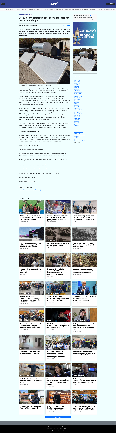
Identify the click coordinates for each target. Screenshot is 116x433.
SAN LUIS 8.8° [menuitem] (10, 9)
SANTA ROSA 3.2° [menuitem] (65, 9)
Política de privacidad (63, 430)
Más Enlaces (77, 142)
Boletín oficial (67, 428)
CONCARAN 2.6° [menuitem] (78, 9)
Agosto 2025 (77, 108)
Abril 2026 (76, 119)
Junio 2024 (76, 87)
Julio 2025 (76, 106)
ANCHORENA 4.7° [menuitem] (52, 9)
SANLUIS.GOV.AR (110, 3)
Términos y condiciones (53, 430)
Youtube (79, 423)
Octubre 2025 (77, 111)
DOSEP (76, 139)
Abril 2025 (76, 102)
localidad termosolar (29, 190)
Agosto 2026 (77, 125)
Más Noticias (58, 417)
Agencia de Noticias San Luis (41, 423)
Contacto (61, 423)
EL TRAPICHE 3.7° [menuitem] (109, 9)
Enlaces (51, 423)
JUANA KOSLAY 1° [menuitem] (37, 9)
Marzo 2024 (77, 83)
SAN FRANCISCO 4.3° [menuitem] (85, 9)
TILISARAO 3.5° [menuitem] (71, 9)
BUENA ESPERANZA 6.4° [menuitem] (100, 9)
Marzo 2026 (77, 118)
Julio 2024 (76, 89)
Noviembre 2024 (78, 95)
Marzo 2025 (77, 100)
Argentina (56, 423)
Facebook (66, 423)
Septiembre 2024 (78, 92)
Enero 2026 (77, 115)
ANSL (55, 4)
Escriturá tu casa (78, 136)
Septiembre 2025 (78, 109)
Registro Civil (77, 133)
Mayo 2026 (76, 121)
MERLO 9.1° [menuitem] (24, 9)
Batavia (21, 190)
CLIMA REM (4, 9)
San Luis (38, 190)
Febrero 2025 (77, 99)
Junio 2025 (76, 105)
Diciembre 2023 (78, 79)
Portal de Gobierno (78, 132)
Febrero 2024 (77, 81)
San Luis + (76, 138)
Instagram (72, 423)
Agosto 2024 (77, 90)
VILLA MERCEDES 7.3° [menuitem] (17, 9)
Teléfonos (54, 428)
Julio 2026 (76, 124)
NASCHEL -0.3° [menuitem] (93, 9)
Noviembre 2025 (78, 112)
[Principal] (3, 4)
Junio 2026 (76, 122)
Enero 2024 (77, 80)
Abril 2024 (76, 84)
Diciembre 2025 (78, 113)
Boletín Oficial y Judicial (79, 135)
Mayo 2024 (76, 86)
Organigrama (49, 428)
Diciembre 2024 (78, 96)
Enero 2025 (77, 97)
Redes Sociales (60, 428)
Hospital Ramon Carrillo (79, 140)
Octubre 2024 (77, 93)
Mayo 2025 (76, 103)
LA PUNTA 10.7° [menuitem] (30, 9)
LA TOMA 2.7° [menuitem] (58, 9)
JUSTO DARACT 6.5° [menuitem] (44, 9)
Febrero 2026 (77, 116)
